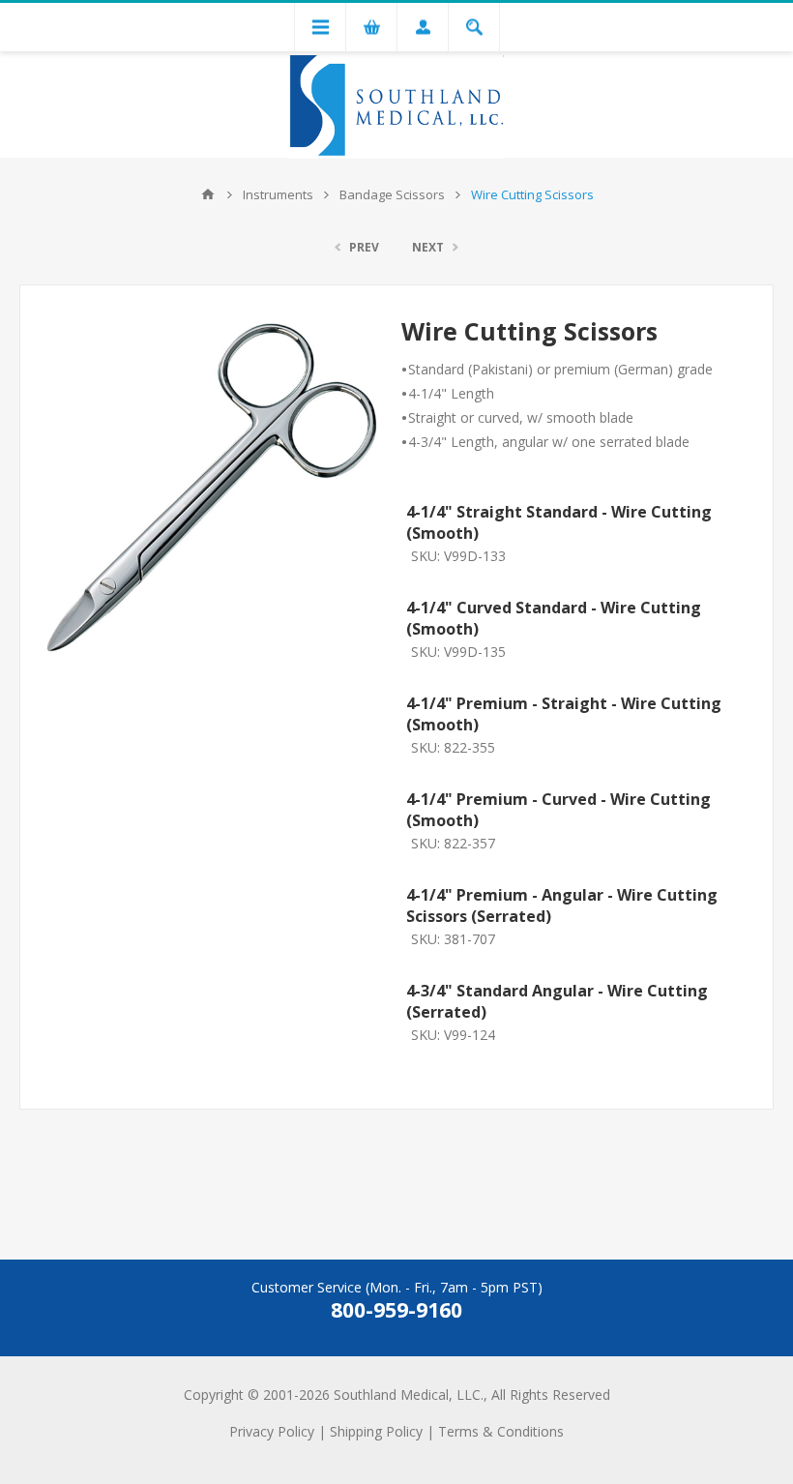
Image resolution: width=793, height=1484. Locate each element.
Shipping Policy (376, 1431)
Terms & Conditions (501, 1431)
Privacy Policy (271, 1431)
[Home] (208, 194)
